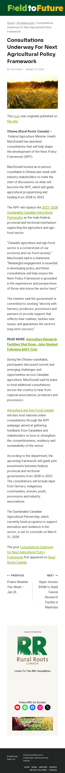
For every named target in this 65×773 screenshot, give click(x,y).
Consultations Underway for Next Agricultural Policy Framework (30, 552)
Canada (53, 770)
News (34, 767)
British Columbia (38, 770)
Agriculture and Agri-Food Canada (30, 410)
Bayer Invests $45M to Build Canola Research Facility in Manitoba (48, 592)
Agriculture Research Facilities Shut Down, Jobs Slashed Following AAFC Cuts (32, 344)
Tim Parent (16, 69)
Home (27, 767)
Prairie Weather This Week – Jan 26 (17, 584)
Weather (43, 767)
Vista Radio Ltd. (12, 758)
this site (12, 121)
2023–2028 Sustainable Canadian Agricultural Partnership (32, 212)
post (17, 116)
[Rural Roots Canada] (32, 650)
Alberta (53, 767)
